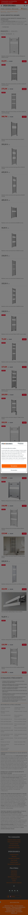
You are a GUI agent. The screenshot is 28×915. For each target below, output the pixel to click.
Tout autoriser (14, 466)
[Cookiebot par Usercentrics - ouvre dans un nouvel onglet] (20, 444)
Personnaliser (14, 470)
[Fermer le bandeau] (26, 443)
